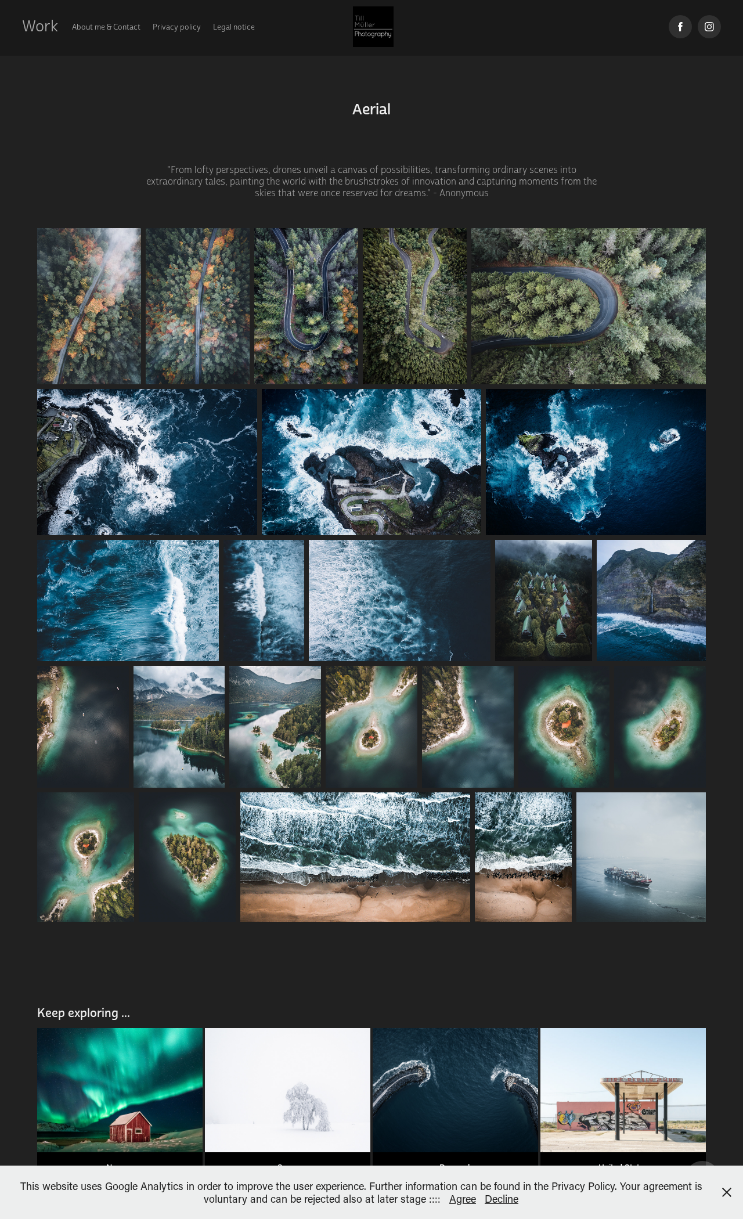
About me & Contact (106, 27)
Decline (501, 1199)
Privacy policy (177, 27)
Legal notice (234, 27)
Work (40, 26)
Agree (462, 1199)
